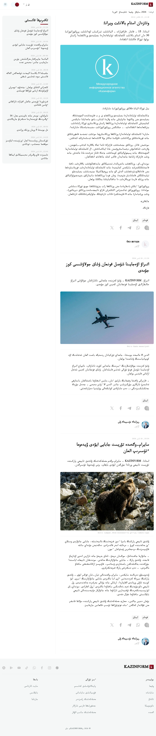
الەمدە (151, 712)
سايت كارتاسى (31, 686)
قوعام (145, 220)
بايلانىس (34, 693)
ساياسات (150, 693)
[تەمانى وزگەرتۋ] (15, 4)
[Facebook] (120, 228)
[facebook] (41, 667)
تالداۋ (151, 699)
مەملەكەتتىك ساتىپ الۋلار (84, 712)
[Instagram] (146, 228)
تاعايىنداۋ (123, 12)
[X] (112, 228)
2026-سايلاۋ (140, 12)
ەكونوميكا (149, 706)
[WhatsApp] (138, 228)
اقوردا (114, 12)
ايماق (135, 220)
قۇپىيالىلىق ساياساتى (86, 693)
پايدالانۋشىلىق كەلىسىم (85, 686)
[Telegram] (129, 228)
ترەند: (151, 12)
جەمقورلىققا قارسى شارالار (84, 706)
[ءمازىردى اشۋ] (5, 4)
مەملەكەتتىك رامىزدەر (86, 699)
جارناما (35, 699)
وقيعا (131, 12)
